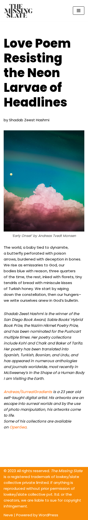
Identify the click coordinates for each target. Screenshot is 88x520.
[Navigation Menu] (78, 10)
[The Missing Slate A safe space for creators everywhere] (18, 10)
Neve (8, 515)
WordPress (48, 515)
